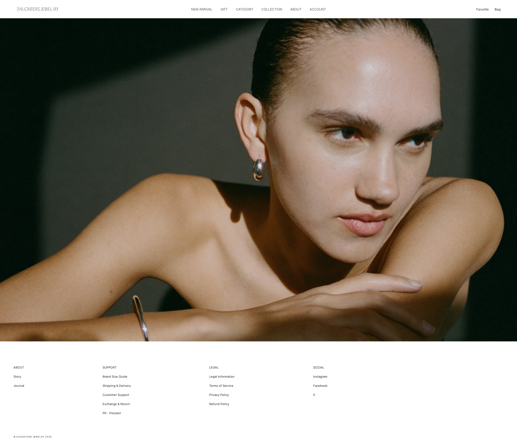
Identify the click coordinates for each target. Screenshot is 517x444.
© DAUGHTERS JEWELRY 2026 (32, 436)
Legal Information (222, 376)
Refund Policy (219, 404)
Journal (18, 386)
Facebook (320, 386)
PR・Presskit (112, 413)
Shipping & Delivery (117, 386)
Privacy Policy (219, 395)
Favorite (482, 9)
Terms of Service (221, 386)
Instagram (320, 376)
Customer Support (116, 395)
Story (17, 376)
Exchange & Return (116, 404)
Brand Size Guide (115, 376)
